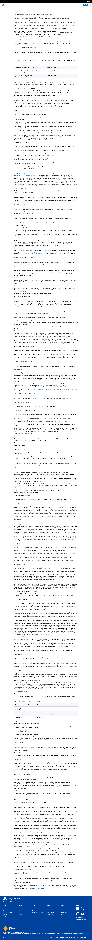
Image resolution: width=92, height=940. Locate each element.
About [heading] (4, 905)
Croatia (7, 937)
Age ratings (63, 910)
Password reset (50, 914)
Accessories (23, 4)
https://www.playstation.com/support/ (33, 888)
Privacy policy (55, 937)
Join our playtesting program (81, 921)
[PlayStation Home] (3, 5)
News (29, 4)
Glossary (62, 916)
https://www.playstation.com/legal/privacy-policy (27, 175)
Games (14, 4)
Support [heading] (48, 905)
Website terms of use (63, 937)
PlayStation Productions (7, 912)
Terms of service (64, 907)
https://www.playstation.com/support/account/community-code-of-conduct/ (37, 252)
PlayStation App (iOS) (79, 917)
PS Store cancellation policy (66, 908)
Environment (34, 907)
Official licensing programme (66, 918)
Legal (8, 901)
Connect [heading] (77, 905)
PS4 (18, 908)
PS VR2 (19, 910)
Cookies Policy (76, 937)
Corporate (5, 914)
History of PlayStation (7, 916)
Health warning (64, 912)
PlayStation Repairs (50, 912)
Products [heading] (20, 905)
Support (32, 4)
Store (7, 4)
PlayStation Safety (50, 908)
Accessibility (34, 908)
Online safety (34, 910)
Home (4, 901)
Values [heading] (33, 905)
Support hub (49, 907)
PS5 (10, 4)
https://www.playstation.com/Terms (37, 253)
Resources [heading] (63, 905)
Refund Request (50, 916)
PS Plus (18, 4)
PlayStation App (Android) (80, 919)
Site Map (70, 937)
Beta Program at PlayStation (81, 923)
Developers (63, 914)
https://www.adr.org (61, 595)
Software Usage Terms (84, 937)
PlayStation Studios (7, 910)
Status (48, 910)
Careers (4, 908)
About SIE (5, 907)
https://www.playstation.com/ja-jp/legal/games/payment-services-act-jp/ (41, 373)
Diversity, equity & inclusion (37, 912)
